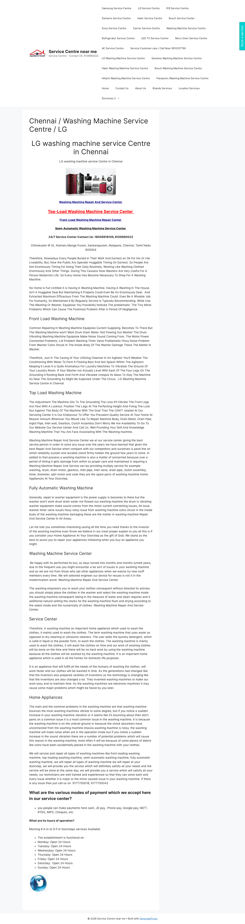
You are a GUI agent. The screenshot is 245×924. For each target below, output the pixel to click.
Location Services (189, 88)
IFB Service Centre (177, 8)
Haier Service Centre (149, 18)
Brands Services (162, 88)
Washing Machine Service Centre (186, 28)
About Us (140, 88)
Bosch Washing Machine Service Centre (178, 68)
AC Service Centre (113, 48)
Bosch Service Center (182, 18)
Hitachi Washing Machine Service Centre (126, 78)
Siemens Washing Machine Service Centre (177, 58)
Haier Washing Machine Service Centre (125, 68)
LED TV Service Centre (154, 38)
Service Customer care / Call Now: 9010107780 (158, 48)
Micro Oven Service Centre (191, 38)
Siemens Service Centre (116, 18)
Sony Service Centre (114, 28)
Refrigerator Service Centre (118, 38)
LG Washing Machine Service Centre (123, 58)
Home (105, 88)
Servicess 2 (109, 98)
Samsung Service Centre (116, 8)
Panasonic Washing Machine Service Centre (182, 78)
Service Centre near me (73, 51)
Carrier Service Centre (146, 28)
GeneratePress (149, 918)
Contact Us (122, 88)
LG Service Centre (149, 8)
